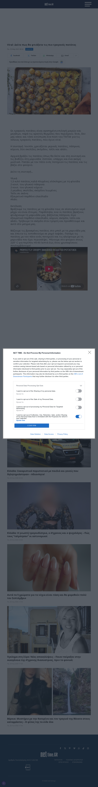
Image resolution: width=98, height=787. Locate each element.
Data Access (49, 434)
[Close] (90, 353)
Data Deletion (35, 434)
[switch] (79, 391)
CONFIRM (31, 425)
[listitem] (49, 385)
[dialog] (49, 393)
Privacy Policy (62, 434)
